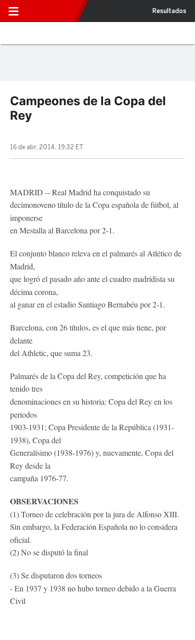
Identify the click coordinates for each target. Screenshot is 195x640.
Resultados (169, 11)
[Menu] (13, 11)
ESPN (52, 11)
